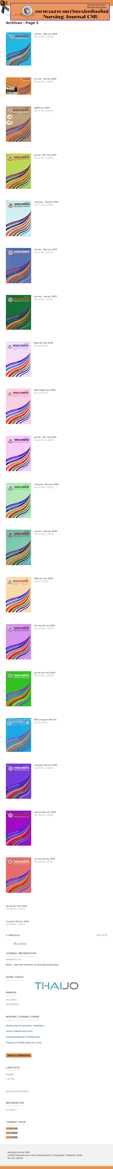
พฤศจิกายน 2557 (42, 107)
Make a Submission (19, 1055)
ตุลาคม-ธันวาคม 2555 (44, 672)
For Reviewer (12, 1004)
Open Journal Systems (17, 1091)
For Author (11, 999)
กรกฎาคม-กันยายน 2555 (45, 765)
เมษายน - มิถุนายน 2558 (45, 34)
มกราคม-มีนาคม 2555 (44, 858)
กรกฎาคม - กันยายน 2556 (46, 484)
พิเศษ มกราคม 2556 (43, 578)
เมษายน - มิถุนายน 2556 (45, 531)
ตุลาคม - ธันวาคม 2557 (45, 155)
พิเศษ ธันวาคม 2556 (43, 343)
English (10, 1074)
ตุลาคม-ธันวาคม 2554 (16, 906)
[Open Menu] (6, 3)
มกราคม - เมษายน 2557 (45, 296)
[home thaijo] (56, 988)
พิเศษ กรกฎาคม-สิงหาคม (45, 719)
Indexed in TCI (13, 959)
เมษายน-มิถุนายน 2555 (45, 812)
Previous (14, 935)
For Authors (11, 1109)
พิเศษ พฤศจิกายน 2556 (44, 390)
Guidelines (38, 1025)
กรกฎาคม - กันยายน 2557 (46, 202)
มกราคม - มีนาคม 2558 (45, 78)
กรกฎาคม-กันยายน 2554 (17, 921)
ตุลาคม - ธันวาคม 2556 (45, 437)
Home (9, 15)
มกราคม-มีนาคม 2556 (44, 625)
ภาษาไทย (10, 1078)
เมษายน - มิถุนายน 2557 (45, 249)
